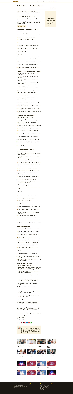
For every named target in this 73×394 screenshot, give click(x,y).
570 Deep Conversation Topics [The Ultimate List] (50, 25)
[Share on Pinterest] (21, 322)
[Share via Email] (31, 322)
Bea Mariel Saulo (24, 327)
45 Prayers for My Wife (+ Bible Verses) (51, 21)
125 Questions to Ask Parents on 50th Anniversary (51, 18)
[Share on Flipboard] (25, 322)
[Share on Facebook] (50, 8)
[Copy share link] (17, 322)
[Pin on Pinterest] (54, 8)
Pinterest (52, 384)
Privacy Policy (41, 384)
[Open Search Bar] (59, 1)
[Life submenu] (47, 1)
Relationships (50, 1)
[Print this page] (29, 322)
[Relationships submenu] (52, 1)
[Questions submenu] (56, 1)
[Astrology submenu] (40, 1)
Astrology (38, 1)
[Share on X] (52, 8)
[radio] (17, 319)
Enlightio (16, 1)
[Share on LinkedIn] (27, 322)
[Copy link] (55, 8)
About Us (30, 384)
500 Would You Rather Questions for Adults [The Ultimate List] (51, 16)
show (24, 26)
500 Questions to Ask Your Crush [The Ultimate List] (51, 14)
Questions (54, 1)
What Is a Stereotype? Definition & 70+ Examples (51, 23)
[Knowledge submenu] (44, 1)
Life (46, 1)
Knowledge (42, 1)
